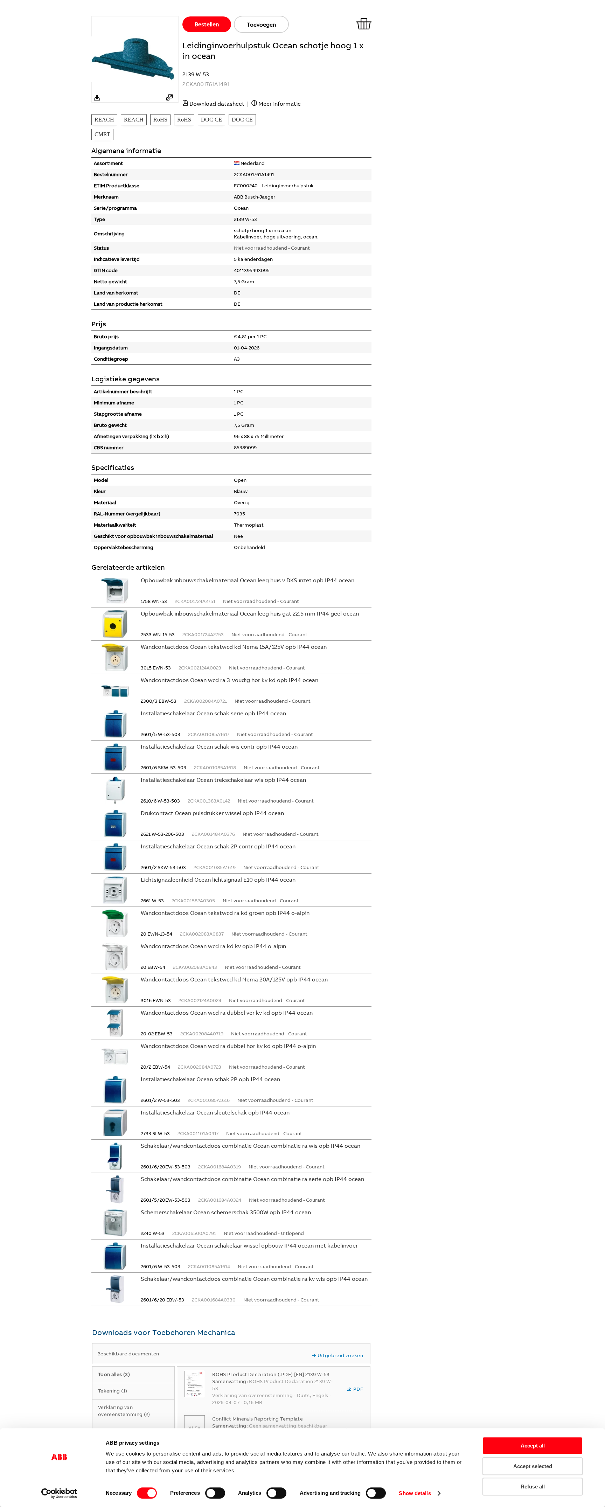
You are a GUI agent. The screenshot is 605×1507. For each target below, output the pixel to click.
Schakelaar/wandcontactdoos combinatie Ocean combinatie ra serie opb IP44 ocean (252, 1178)
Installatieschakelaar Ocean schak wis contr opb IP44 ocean (219, 746)
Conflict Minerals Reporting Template (257, 1419)
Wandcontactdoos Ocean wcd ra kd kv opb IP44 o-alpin (213, 946)
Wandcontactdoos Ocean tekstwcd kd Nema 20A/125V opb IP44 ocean (234, 979)
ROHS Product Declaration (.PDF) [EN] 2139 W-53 (270, 1374)
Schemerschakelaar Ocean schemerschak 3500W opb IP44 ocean (226, 1212)
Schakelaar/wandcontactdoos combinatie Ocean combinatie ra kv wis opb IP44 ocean (254, 1278)
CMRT (102, 134)
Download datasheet (216, 103)
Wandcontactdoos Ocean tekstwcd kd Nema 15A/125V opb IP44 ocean (234, 646)
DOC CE (211, 120)
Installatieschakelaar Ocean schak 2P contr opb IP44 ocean (218, 846)
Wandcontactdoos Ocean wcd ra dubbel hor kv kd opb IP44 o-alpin (228, 1045)
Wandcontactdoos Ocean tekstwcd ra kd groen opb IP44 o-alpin (225, 912)
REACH (104, 120)
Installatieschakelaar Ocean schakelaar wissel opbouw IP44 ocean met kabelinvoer (249, 1245)
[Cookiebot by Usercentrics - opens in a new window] (59, 1493)
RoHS (160, 120)
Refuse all (533, 1486)
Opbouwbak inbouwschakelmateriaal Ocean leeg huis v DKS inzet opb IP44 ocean (247, 580)
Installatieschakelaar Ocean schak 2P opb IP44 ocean (210, 1079)
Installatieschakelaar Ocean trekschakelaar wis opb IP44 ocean (223, 779)
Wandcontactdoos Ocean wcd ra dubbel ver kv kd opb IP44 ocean (227, 1012)
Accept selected (532, 1466)
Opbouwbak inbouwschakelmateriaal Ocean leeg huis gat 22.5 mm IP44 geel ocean (250, 613)
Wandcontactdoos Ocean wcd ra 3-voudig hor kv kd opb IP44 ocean (229, 679)
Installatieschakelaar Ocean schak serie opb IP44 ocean (213, 713)
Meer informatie (279, 103)
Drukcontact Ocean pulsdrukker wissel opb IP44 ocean (212, 813)
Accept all (533, 1446)
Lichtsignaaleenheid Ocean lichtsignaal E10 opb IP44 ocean (218, 879)
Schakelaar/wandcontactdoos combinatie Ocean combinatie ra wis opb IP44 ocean (250, 1145)
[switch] (215, 1493)
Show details (415, 1493)
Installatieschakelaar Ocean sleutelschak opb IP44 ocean (215, 1112)
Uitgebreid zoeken (340, 1355)
